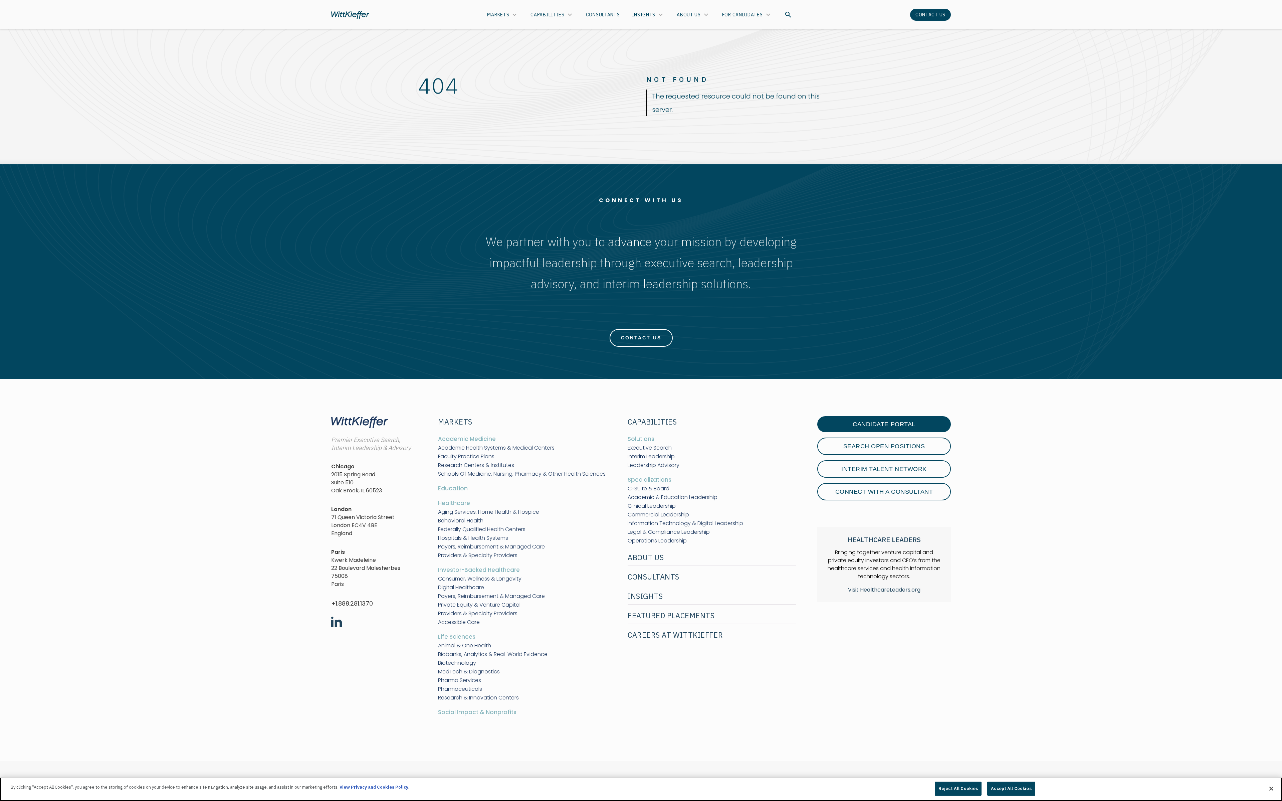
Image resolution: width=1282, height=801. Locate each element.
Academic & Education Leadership (672, 497)
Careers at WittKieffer (675, 635)
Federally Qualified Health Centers (481, 529)
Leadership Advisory (653, 465)
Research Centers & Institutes (476, 465)
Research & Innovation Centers (478, 698)
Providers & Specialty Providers (477, 555)
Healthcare (454, 503)
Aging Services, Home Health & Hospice (488, 512)
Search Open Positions (884, 446)
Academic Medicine (467, 439)
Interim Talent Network (883, 469)
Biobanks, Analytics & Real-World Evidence (493, 654)
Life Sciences (456, 636)
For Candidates (742, 15)
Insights (644, 15)
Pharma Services (459, 680)
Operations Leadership (657, 541)
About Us (689, 15)
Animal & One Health (464, 646)
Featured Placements (671, 615)
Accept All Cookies (1011, 788)
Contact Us (930, 15)
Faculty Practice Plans (466, 457)
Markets (498, 15)
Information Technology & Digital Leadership (685, 523)
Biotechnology (457, 663)
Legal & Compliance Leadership (669, 532)
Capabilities (547, 15)
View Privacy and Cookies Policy (374, 787)
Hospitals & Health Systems (473, 538)
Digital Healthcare (461, 588)
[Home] (350, 15)
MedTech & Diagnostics (469, 672)
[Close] (1271, 788)
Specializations (649, 479)
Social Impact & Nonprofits (477, 712)
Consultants (603, 15)
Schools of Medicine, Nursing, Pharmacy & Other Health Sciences (522, 474)
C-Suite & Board (648, 489)
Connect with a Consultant (884, 491)
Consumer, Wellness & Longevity (479, 579)
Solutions (641, 439)
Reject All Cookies (958, 788)
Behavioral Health (460, 521)
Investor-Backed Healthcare (479, 570)
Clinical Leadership (652, 506)
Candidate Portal (884, 424)
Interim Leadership (651, 457)
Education (453, 488)
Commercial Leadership (658, 515)
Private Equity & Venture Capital (479, 605)
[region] (641, 789)
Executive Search (650, 448)
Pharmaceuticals (460, 689)
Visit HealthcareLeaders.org (884, 590)
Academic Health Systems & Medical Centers (496, 448)
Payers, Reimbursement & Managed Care (491, 547)
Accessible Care (459, 622)
